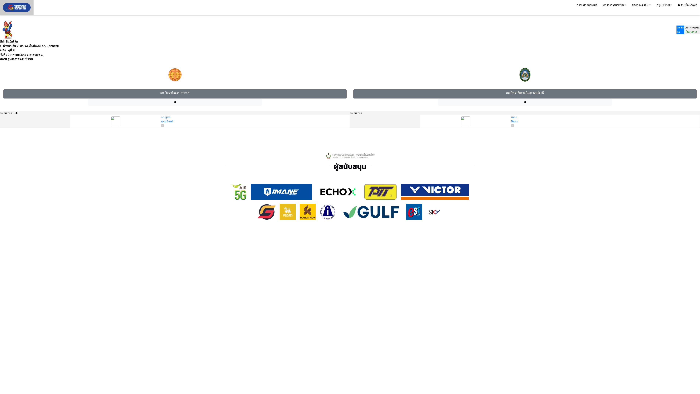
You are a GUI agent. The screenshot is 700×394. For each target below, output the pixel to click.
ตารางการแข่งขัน (614, 5)
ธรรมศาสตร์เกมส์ (587, 5)
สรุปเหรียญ (663, 5)
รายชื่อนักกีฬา (688, 5)
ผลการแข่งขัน (640, 5)
